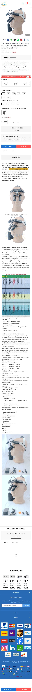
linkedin (28, 40)
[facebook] (20, 641)
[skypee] (27, 647)
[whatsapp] (20, 648)
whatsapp (18, 40)
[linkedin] (12, 648)
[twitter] (27, 641)
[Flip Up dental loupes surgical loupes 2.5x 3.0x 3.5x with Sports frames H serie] (12, 576)
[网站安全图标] (16, 654)
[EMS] (27, 633)
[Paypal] (4, 625)
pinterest (21, 40)
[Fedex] (12, 633)
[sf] (12, 640)
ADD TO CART (8, 689)
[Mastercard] (12, 625)
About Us (16, 617)
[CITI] (27, 626)
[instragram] (4, 648)
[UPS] (20, 633)
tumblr (24, 40)
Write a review (16, 537)
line (11, 40)
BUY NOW (24, 689)
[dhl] (4, 633)
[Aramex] (4, 641)
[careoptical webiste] (24, 654)
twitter (15, 40)
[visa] (20, 625)
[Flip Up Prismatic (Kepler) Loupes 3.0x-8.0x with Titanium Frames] (19, 576)
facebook (8, 40)
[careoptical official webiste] (8, 654)
